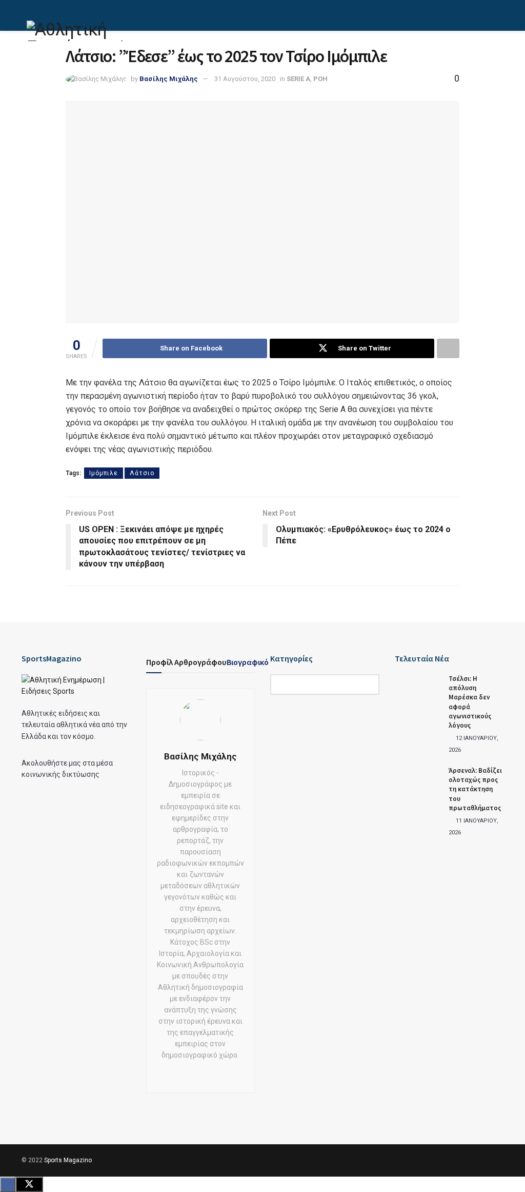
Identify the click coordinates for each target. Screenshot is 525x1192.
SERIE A (298, 79)
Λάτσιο (142, 473)
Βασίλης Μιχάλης (168, 79)
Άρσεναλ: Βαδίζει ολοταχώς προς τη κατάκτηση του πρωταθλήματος (475, 789)
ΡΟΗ (320, 79)
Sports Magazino (68, 1160)
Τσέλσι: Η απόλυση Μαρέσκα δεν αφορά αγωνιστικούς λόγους (470, 702)
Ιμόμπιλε (103, 473)
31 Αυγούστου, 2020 (244, 79)
